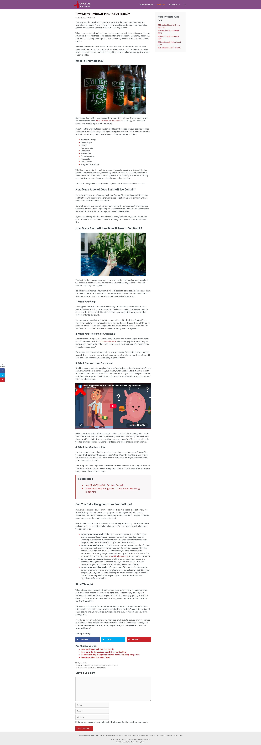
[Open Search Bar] (185, 4)
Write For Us (174, 4)
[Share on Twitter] (2, 375)
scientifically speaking (118, 556)
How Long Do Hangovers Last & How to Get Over (104, 652)
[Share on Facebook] (2, 370)
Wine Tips (161, 4)
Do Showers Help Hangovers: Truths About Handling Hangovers (110, 654)
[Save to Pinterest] (2, 379)
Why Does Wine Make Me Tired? (95, 657)
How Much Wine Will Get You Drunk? (104, 485)
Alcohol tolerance (108, 341)
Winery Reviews (146, 4)
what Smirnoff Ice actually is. (108, 120)
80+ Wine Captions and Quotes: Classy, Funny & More (98, 665)
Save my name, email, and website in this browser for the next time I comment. (113, 722)
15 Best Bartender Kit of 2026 (169, 48)
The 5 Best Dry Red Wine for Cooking (92, 667)
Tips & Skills (82, 663)
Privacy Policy (140, 742)
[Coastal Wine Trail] (82, 4)
